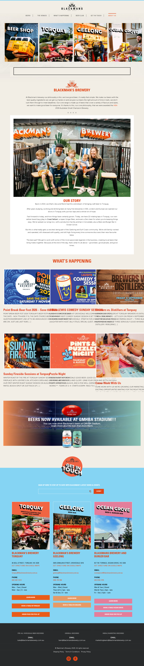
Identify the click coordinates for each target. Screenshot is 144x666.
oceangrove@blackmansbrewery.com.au (108, 573)
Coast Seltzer (52, 219)
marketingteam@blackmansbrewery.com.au (113, 640)
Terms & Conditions (72, 652)
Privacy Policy (86, 652)
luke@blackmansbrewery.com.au (30, 640)
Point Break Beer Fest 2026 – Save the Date (30, 310)
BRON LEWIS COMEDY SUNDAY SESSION (76, 310)
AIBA (115, 105)
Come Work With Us (108, 383)
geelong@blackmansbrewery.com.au (66, 573)
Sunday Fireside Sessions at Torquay (26, 374)
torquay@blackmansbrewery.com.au (24, 573)
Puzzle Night (57, 374)
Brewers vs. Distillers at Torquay (116, 310)
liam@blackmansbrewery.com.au (72, 640)
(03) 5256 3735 (99, 580)
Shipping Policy (58, 652)
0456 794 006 (57, 580)
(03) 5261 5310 (16, 580)
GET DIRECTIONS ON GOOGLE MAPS (25, 566)
